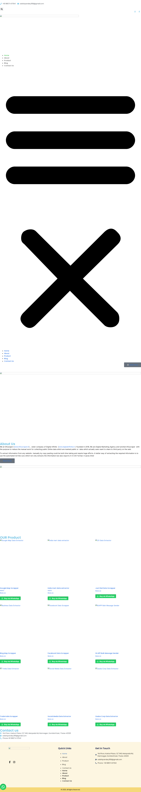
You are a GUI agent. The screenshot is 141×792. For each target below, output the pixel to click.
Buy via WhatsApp (11, 598)
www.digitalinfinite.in (67, 447)
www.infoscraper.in (21, 447)
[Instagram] (14, 762)
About (6, 58)
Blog (6, 63)
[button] (1, 9)
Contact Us (9, 65)
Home (6, 55)
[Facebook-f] (10, 762)
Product (7, 60)
